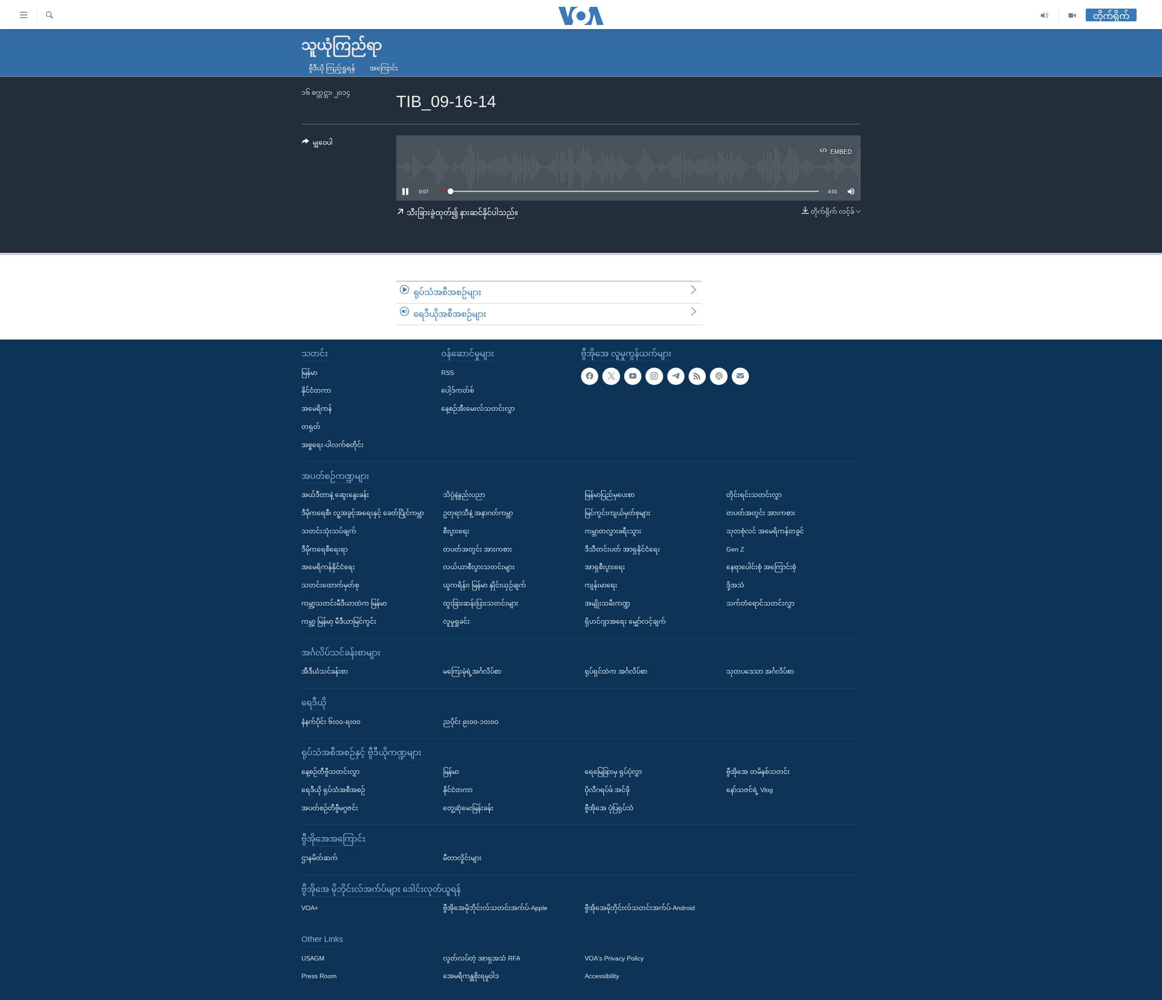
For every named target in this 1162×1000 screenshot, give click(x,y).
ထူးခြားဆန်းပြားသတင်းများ (480, 603)
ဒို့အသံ (735, 585)
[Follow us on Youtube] (632, 376)
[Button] (317, 144)
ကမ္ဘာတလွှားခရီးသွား (613, 531)
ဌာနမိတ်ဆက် (319, 858)
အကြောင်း (383, 68)
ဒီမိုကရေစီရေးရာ (324, 549)
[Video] (1072, 15)
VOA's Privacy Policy (614, 958)
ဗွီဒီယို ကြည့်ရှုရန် (332, 68)
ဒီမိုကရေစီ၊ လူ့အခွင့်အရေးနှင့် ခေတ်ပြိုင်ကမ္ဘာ (362, 513)
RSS (447, 372)
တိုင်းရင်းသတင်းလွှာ (754, 494)
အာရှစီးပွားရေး (605, 567)
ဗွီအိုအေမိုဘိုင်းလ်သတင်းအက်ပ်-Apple (495, 907)
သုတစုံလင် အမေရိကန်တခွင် (765, 531)
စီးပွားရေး (456, 531)
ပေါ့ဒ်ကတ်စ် (457, 390)
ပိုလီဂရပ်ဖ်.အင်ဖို (607, 789)
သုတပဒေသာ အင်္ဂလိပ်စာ (760, 671)
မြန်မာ (309, 372)
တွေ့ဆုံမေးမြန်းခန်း (468, 808)
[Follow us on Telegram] (675, 376)
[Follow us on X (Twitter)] (611, 376)
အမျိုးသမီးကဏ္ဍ (607, 603)
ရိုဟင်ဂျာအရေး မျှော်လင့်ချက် (625, 621)
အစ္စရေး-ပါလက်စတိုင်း (332, 444)
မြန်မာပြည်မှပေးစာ (610, 494)
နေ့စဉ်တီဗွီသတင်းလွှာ (330, 771)
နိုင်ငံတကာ (316, 390)
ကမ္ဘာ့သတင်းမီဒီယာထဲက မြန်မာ (344, 603)
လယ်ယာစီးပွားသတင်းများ (479, 567)
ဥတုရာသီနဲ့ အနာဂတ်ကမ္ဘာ (478, 513)
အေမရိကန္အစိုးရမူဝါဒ (471, 976)
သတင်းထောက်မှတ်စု (330, 585)
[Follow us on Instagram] (654, 376)
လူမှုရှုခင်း (456, 621)
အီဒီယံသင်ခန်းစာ (324, 671)
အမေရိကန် (316, 408)
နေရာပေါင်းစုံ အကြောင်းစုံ (761, 567)
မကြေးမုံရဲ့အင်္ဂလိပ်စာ (472, 671)
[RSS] (697, 376)
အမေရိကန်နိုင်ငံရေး (328, 567)
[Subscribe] (740, 376)
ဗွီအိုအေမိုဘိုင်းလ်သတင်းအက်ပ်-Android (640, 907)
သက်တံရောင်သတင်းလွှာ (760, 603)
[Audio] (1045, 15)
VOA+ (309, 907)
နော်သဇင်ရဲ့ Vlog (749, 789)
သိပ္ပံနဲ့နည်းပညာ (464, 494)
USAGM (313, 958)
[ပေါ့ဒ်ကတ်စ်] (718, 376)
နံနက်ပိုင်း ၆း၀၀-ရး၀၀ (330, 721)
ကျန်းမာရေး (601, 585)
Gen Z (735, 549)
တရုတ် (310, 426)
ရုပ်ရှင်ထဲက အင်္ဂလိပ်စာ (616, 671)
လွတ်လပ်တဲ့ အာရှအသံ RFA (481, 958)
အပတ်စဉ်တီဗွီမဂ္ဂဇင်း (329, 808)
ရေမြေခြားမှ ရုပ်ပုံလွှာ (613, 771)
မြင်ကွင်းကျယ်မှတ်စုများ (617, 513)
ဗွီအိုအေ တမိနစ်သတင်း (758, 771)
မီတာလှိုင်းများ (462, 858)
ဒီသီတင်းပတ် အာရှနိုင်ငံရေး (622, 549)
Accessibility (602, 976)
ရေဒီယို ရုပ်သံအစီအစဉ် (333, 789)
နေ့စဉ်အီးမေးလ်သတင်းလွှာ (478, 408)
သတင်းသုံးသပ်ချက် (328, 531)
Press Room (319, 976)
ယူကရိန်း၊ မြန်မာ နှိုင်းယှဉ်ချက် (484, 585)
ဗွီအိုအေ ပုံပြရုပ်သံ (609, 808)
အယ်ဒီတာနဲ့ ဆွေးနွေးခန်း (335, 494)
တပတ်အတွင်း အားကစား (477, 549)
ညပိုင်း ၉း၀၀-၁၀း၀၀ (470, 721)
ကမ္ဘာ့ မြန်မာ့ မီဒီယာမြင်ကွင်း (338, 621)
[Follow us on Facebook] (589, 376)
